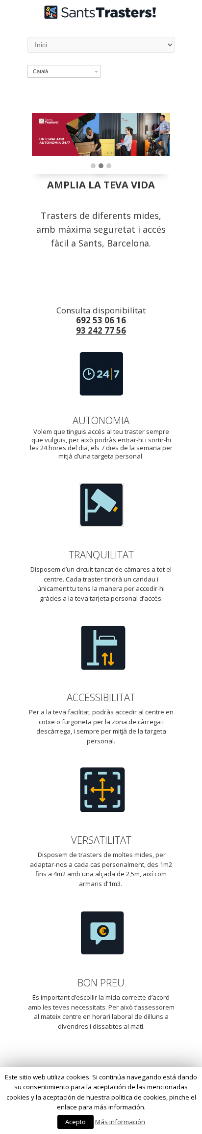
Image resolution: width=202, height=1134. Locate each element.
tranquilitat (101, 554)
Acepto (75, 1121)
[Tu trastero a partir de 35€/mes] (101, 16)
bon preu (101, 982)
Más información (120, 1121)
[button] (93, 166)
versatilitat (101, 840)
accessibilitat (101, 697)
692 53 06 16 (101, 320)
